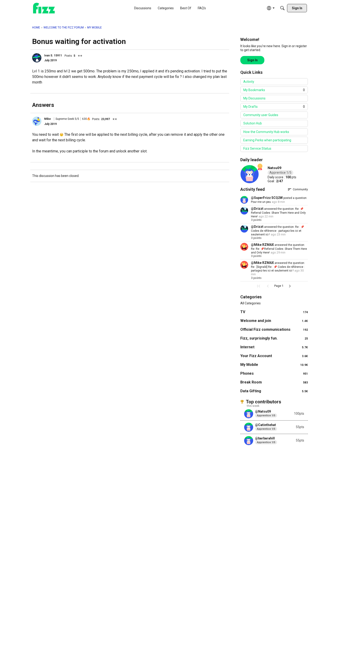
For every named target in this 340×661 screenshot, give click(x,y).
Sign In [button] (252, 60)
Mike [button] (47, 118)
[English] (44, 8)
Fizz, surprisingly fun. (274, 338)
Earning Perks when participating (267, 140)
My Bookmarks (274, 90)
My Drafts (274, 106)
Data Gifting (274, 391)
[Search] (282, 8)
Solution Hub (252, 123)
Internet (274, 347)
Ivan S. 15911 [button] (53, 55)
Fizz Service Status (257, 148)
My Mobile (274, 364)
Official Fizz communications (274, 329)
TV (274, 312)
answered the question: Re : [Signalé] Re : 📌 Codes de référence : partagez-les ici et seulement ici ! (278, 266)
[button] (36, 57)
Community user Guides (260, 115)
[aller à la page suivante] (289, 286)
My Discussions (254, 98)
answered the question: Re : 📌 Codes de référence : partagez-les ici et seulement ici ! (277, 230)
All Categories (250, 303)
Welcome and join (274, 320)
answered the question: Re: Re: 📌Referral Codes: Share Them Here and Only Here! (279, 248)
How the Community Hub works (266, 132)
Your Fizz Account (274, 356)
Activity (248, 81)
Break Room (274, 382)
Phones (274, 373)
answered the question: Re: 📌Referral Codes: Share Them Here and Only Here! (278, 212)
